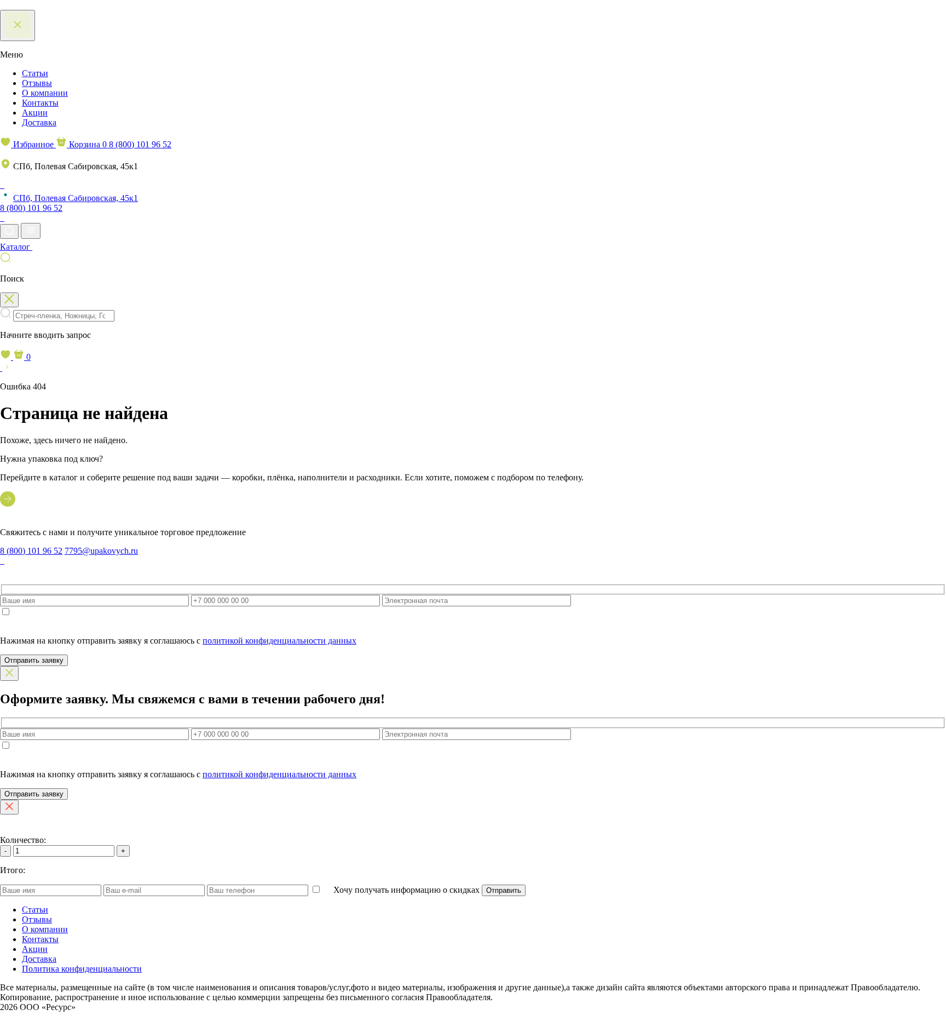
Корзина (87, 144)
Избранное (33, 144)
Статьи (35, 73)
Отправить (503, 890)
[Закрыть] (9, 673)
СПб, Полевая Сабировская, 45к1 (75, 198)
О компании (45, 92)
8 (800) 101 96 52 (140, 144)
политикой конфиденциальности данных (279, 640)
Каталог (16, 246)
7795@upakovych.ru (101, 550)
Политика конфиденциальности (82, 968)
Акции (35, 112)
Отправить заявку (34, 660)
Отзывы (37, 83)
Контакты (40, 102)
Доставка (39, 122)
